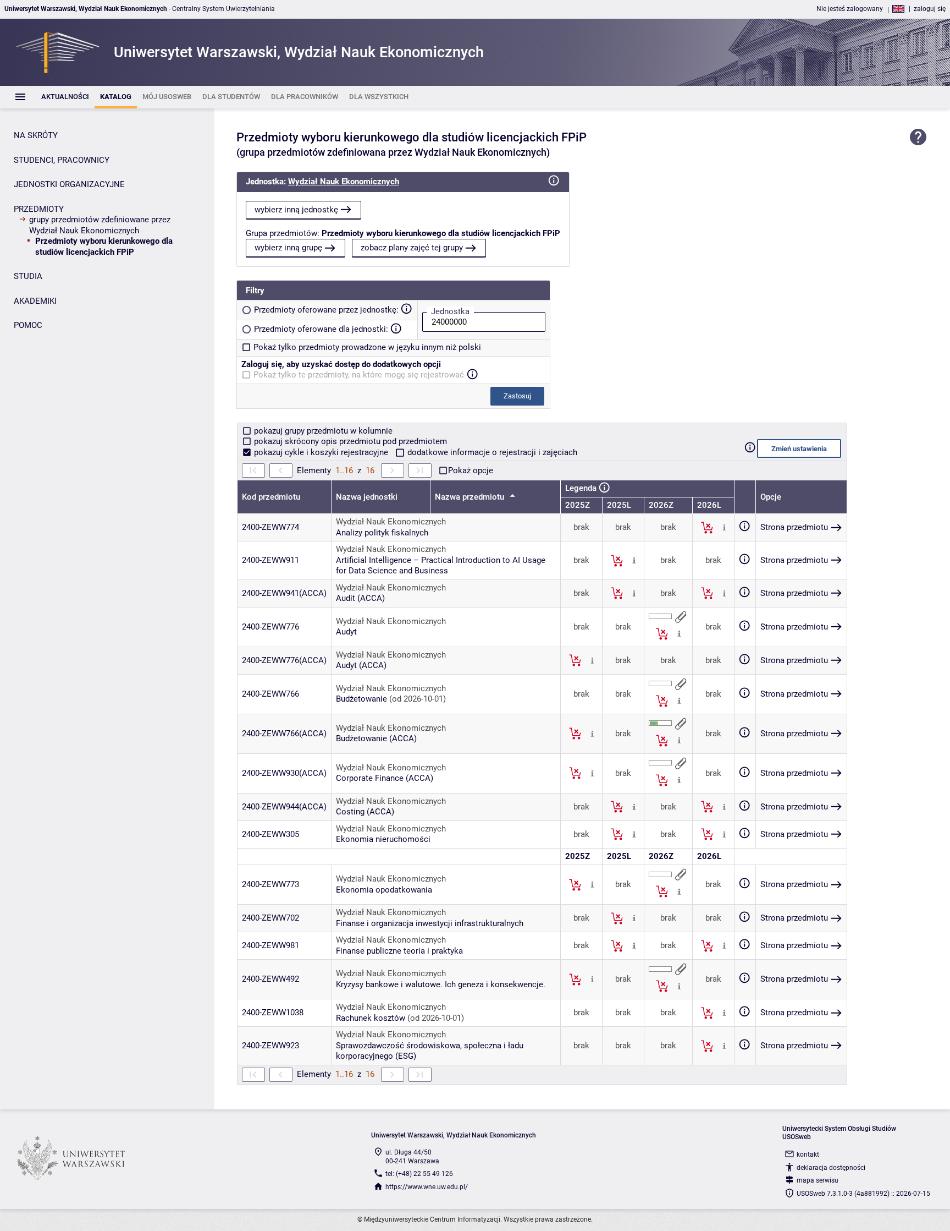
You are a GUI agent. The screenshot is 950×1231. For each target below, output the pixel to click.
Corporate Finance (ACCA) (384, 778)
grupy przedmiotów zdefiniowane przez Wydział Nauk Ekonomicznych (99, 225)
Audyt (346, 632)
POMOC (28, 325)
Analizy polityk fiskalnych (382, 533)
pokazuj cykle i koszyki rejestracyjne (321, 452)
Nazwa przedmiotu (470, 497)
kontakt (808, 1154)
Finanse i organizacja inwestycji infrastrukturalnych (429, 923)
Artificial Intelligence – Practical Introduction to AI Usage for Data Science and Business (440, 565)
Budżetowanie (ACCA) (376, 738)
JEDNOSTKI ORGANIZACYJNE (69, 184)
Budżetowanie (361, 699)
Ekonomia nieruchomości (383, 839)
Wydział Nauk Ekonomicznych (343, 182)
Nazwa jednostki (366, 497)
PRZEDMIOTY (39, 209)
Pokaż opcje (470, 470)
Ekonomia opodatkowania (384, 890)
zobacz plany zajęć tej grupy (412, 248)
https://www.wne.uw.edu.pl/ (426, 1187)
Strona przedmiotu (794, 527)
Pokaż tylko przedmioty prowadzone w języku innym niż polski (367, 347)
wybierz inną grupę (288, 248)
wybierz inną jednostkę (296, 210)
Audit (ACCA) (360, 598)
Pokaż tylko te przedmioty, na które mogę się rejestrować (358, 375)
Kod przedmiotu (271, 497)
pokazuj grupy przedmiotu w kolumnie (322, 431)
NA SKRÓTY (36, 135)
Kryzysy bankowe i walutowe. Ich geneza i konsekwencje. (440, 984)
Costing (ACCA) (365, 812)
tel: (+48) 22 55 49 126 (419, 1174)
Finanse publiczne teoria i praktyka (399, 951)
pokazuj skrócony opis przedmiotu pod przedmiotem (349, 441)
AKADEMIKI (35, 301)
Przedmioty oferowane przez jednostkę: (326, 310)
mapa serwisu (817, 1180)
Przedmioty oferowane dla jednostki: (321, 329)
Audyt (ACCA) (361, 665)
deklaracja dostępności (831, 1168)
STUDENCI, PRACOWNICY (61, 160)
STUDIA (28, 276)
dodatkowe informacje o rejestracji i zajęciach (491, 452)
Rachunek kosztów (370, 1018)
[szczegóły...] (724, 527)
